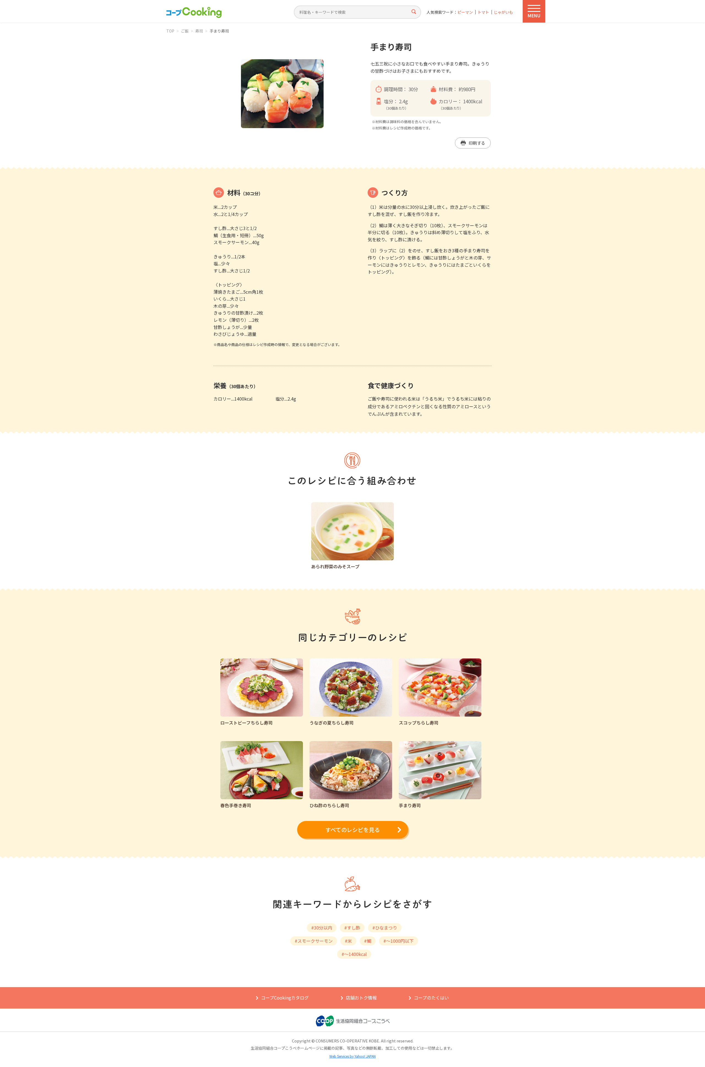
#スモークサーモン (314, 941)
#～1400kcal (354, 954)
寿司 (199, 31)
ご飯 (185, 31)
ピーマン (465, 12)
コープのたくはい (431, 997)
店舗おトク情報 (361, 997)
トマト (483, 12)
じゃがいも (503, 12)
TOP (170, 31)
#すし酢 (352, 927)
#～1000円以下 (398, 941)
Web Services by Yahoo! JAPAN (352, 1056)
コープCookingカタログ (285, 997)
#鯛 (367, 941)
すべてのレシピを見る (352, 830)
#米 (348, 941)
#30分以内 (321, 927)
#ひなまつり (384, 927)
